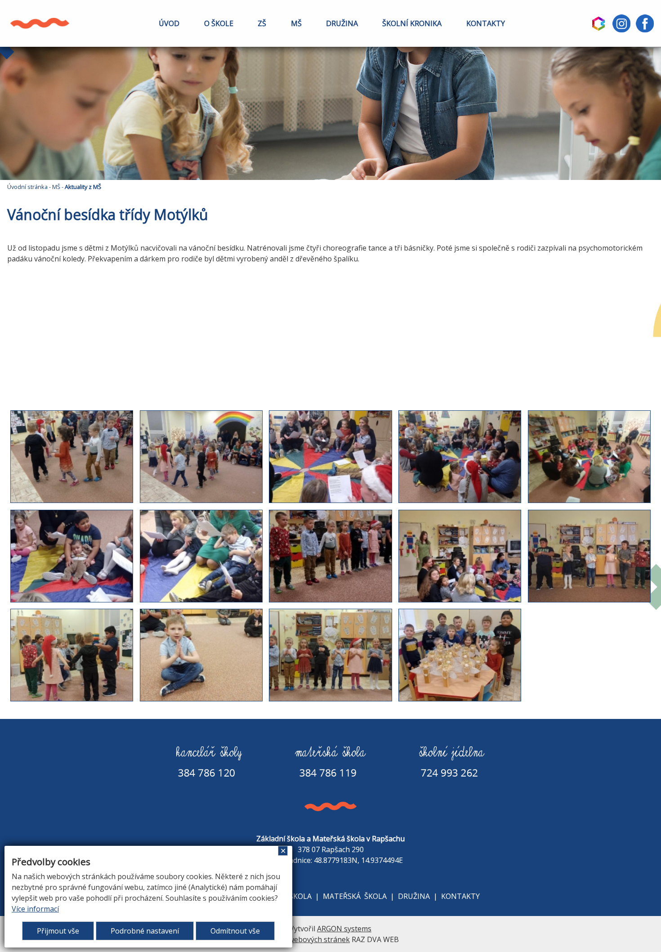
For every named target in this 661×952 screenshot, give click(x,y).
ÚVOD (169, 23)
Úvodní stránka (27, 187)
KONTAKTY (485, 23)
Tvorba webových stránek (306, 939)
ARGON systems (344, 929)
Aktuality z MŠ (83, 187)
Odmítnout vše (235, 931)
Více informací (35, 909)
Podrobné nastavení (145, 931)
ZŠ (262, 23)
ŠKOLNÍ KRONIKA (412, 23)
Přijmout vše (58, 931)
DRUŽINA (342, 23)
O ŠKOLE (218, 23)
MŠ (296, 23)
